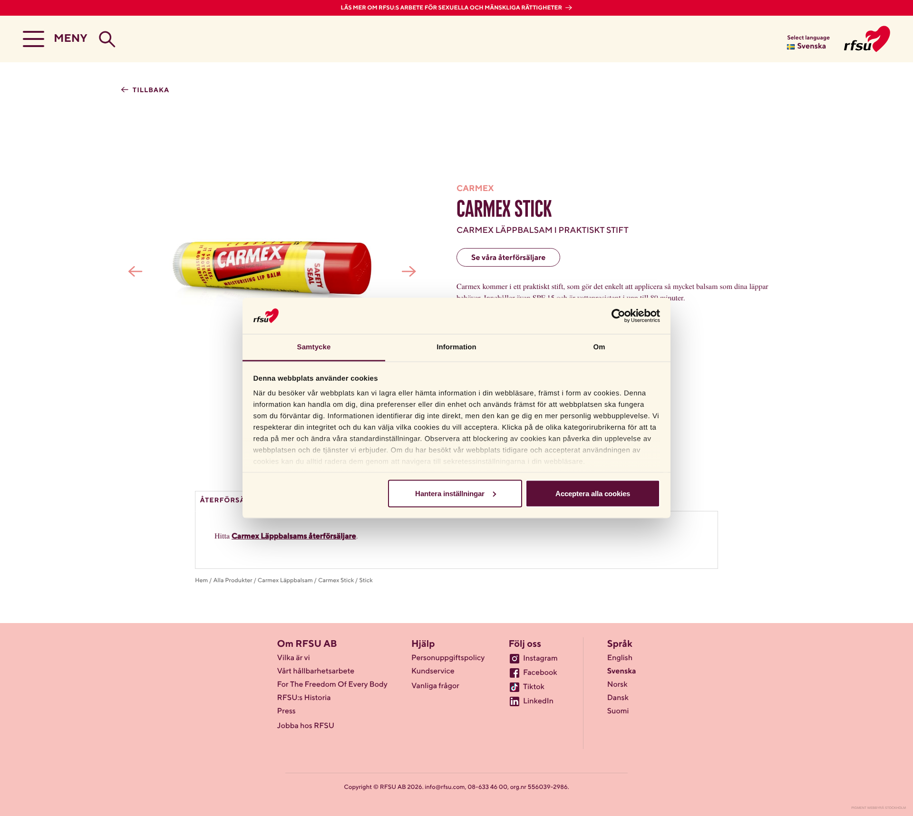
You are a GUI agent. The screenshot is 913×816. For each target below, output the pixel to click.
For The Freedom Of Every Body (332, 685)
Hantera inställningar (450, 493)
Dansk (618, 698)
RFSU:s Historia (304, 698)
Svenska (621, 671)
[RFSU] (867, 39)
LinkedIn (538, 701)
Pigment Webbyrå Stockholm (878, 808)
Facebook (540, 673)
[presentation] (135, 271)
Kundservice (433, 671)
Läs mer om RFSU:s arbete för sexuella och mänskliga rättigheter (452, 8)
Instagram (540, 658)
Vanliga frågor (435, 686)
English (620, 658)
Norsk (617, 685)
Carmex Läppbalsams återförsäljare (294, 536)
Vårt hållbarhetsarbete (316, 671)
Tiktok (533, 687)
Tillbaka (150, 90)
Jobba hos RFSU (305, 726)
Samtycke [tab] (314, 347)
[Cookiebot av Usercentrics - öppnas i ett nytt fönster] (618, 315)
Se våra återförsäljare (508, 258)
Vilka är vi (293, 658)
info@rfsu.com (445, 787)
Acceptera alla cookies (592, 493)
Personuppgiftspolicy (448, 658)
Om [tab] (599, 347)
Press (286, 711)
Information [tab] (456, 347)
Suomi (618, 711)
